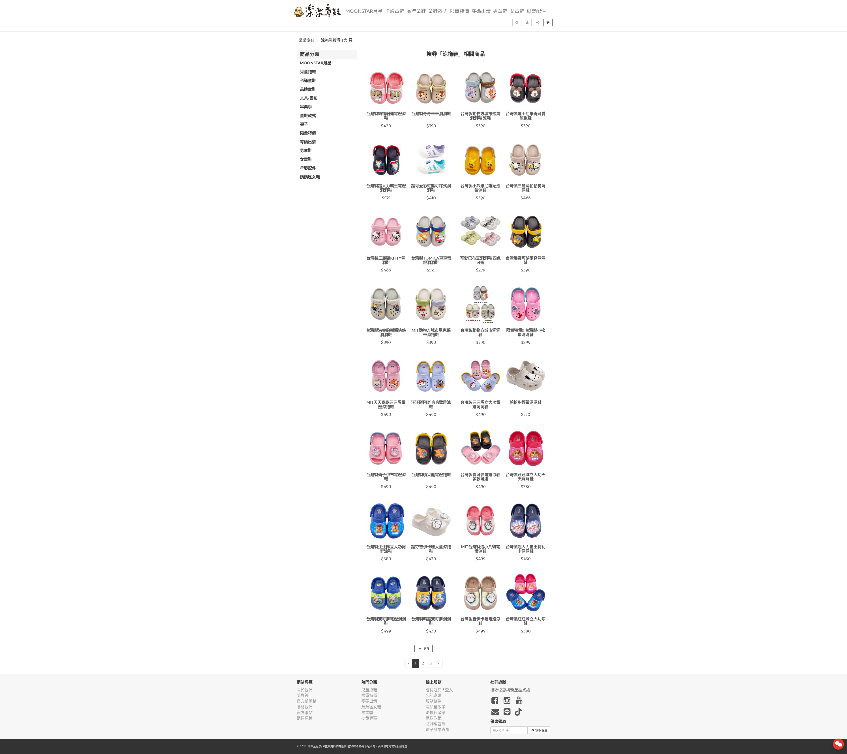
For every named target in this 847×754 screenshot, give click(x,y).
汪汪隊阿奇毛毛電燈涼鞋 (431, 405)
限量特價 (459, 11)
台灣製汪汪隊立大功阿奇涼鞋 (386, 549)
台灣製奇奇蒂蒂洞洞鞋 (431, 114)
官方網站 (305, 712)
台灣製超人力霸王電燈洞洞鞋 (386, 188)
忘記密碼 (434, 695)
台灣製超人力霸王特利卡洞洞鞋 (525, 549)
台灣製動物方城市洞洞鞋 (480, 333)
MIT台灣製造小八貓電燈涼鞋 (480, 549)
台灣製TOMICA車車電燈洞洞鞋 (431, 260)
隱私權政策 (436, 706)
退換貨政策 (436, 712)
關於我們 (305, 689)
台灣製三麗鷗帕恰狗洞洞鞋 (525, 188)
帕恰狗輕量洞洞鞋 (526, 403)
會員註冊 (434, 689)
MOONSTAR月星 (364, 11)
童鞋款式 (438, 11)
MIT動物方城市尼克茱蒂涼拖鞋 (431, 333)
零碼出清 (481, 11)
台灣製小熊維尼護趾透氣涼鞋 (480, 188)
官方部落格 (307, 701)
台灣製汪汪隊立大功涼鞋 (525, 621)
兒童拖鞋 (308, 72)
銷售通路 (305, 718)
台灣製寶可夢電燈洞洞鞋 (386, 621)
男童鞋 (500, 11)
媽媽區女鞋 (310, 177)
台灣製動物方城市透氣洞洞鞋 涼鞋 (480, 116)
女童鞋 (517, 11)
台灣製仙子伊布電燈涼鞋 (386, 477)
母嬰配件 (536, 11)
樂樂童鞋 (306, 40)
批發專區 (369, 718)
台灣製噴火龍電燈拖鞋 (431, 475)
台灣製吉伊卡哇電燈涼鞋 (480, 621)
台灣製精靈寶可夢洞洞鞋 (431, 621)
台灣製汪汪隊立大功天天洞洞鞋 (525, 477)
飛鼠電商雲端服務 (391, 746)
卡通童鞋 (394, 11)
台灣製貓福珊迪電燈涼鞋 (386, 116)
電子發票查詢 (438, 729)
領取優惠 (541, 730)
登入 (449, 689)
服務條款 (434, 701)
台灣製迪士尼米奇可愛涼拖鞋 (525, 116)
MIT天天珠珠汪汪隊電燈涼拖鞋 (385, 405)
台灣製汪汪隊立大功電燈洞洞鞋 (480, 405)
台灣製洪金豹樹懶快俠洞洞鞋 (386, 333)
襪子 (304, 125)
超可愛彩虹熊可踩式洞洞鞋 (431, 188)
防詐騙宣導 (436, 723)
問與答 (303, 695)
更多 (426, 649)
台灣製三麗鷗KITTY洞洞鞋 (385, 260)
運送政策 (434, 718)
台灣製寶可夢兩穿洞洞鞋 (525, 260)
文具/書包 (309, 98)
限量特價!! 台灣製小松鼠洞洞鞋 (525, 333)
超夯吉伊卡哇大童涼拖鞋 (431, 549)
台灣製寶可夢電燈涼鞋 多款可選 (480, 477)
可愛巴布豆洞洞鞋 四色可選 (480, 260)
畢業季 (306, 107)
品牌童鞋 (416, 11)
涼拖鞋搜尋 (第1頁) (337, 40)
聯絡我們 (305, 706)
